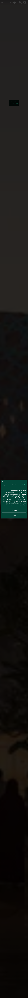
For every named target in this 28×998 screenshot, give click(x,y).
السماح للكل (14, 510)
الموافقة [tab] (23, 484)
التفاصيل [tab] (14, 484)
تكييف (14, 515)
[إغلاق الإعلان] (2, 481)
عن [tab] (5, 484)
